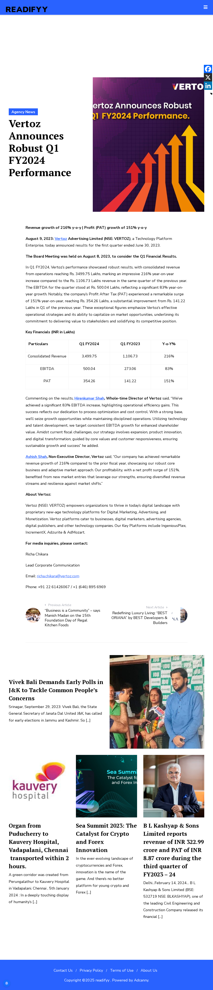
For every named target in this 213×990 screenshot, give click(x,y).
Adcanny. (141, 980)
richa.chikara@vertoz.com (58, 576)
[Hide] (211, 93)
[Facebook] (208, 69)
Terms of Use (122, 970)
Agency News (23, 111)
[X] (208, 77)
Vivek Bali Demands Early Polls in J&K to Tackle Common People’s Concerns (56, 690)
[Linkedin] (208, 85)
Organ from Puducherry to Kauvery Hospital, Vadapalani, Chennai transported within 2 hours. (39, 846)
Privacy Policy (91, 970)
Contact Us (63, 970)
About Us (149, 970)
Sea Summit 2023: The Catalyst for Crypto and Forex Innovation (106, 838)
